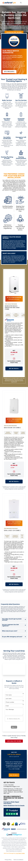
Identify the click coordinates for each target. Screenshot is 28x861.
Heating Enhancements (21, 157)
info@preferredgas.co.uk (12, 786)
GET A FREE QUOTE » (9, 71)
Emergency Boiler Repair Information (11, 802)
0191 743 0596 (9, 785)
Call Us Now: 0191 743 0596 (14, 741)
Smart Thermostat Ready (16, 315)
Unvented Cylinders (21, 119)
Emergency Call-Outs (21, 137)
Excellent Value (7, 536)
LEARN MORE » (14, 374)
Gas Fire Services (21, 100)
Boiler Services (7, 100)
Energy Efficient (23, 433)
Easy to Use (22, 536)
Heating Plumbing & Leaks (7, 157)
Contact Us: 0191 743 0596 (14, 32)
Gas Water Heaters (7, 119)
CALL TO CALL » (14, 775)
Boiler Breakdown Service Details (14, 805)
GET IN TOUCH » (14, 368)
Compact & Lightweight (15, 536)
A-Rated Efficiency (8, 315)
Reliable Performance (8, 433)
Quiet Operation (24, 315)
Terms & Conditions (18, 859)
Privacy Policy (8, 859)
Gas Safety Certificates (7, 137)
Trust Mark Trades (20, 853)
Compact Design (16, 433)
